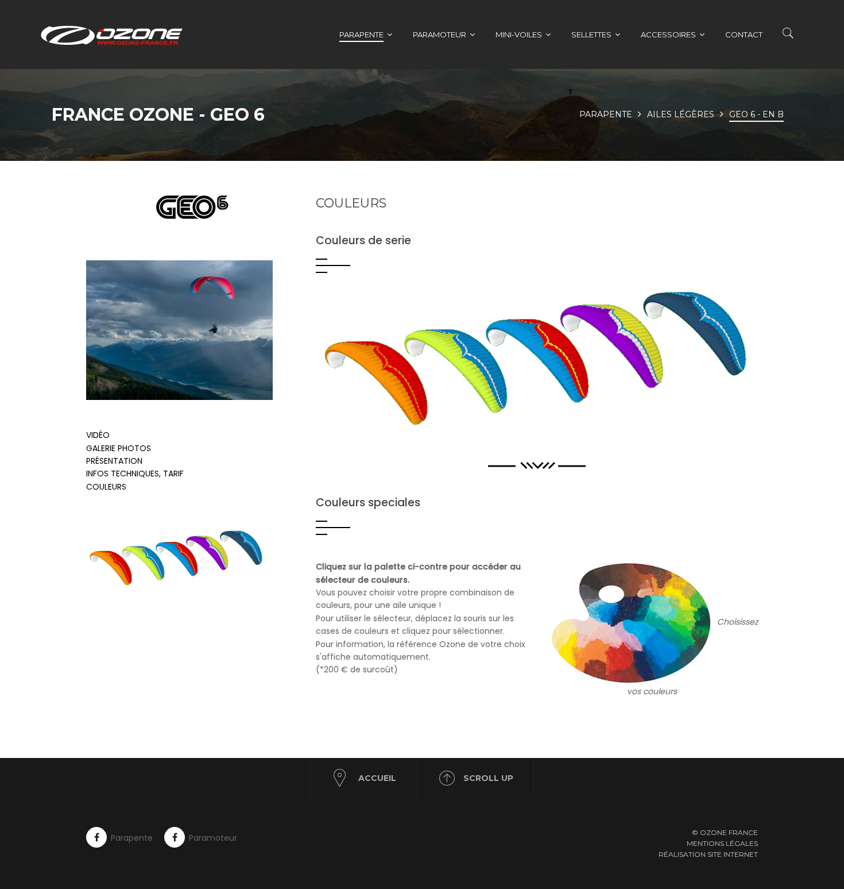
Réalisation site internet (708, 854)
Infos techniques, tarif (135, 473)
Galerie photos (118, 448)
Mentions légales (722, 843)
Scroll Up (488, 778)
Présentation (114, 461)
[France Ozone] (117, 34)
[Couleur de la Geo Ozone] (192, 558)
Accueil (377, 778)
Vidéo (98, 435)
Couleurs (106, 486)
